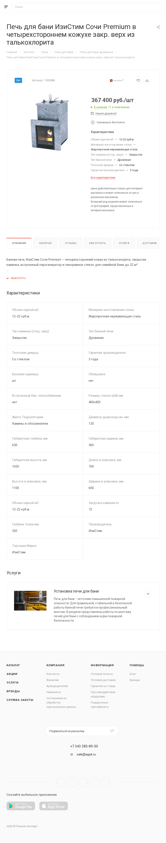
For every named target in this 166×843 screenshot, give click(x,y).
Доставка (149, 243)
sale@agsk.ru (86, 754)
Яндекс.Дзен (105, 782)
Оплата (124, 243)
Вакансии (52, 680)
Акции (12, 674)
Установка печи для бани (76, 591)
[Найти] (156, 7)
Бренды (13, 691)
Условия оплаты (102, 674)
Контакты (53, 674)
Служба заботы (19, 700)
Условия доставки (103, 680)
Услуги (12, 682)
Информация (102, 665)
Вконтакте (61, 782)
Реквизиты (53, 692)
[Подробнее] (148, 594)
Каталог (13, 665)
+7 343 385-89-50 (84, 746)
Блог (133, 674)
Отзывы (71, 243)
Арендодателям (57, 686)
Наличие (45, 243)
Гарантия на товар (103, 686)
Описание (19, 243)
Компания (55, 665)
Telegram (72, 782)
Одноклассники (94, 782)
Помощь (137, 665)
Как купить (97, 243)
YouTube (83, 782)
